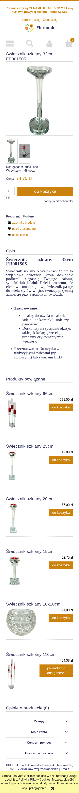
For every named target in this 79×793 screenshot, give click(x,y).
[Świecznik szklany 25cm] (23, 465)
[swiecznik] (24, 151)
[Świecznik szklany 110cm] (23, 673)
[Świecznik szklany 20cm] (23, 518)
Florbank (28, 216)
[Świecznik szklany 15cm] (23, 570)
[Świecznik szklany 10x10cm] (23, 622)
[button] (10, 43)
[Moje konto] (49, 43)
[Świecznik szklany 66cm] (23, 412)
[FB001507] (11, 151)
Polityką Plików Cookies (34, 779)
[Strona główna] (39, 27)
